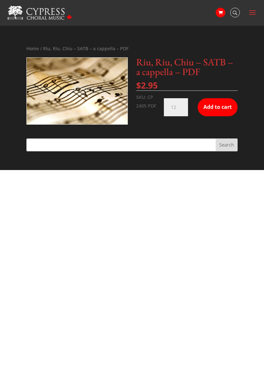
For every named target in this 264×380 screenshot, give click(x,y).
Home (32, 48)
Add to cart (217, 106)
